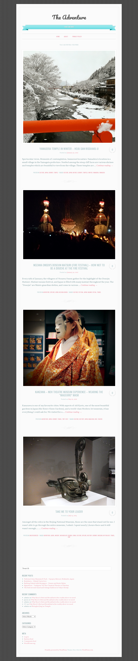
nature (75, 172)
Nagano (90, 292)
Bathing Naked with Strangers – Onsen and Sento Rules (45, 583)
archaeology (63, 535)
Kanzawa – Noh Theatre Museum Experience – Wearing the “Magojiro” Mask (69, 393)
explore (52, 292)
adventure (47, 535)
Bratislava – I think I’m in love (35, 581)
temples (85, 172)
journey (51, 172)
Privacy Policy (77, 36)
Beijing (70, 535)
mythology (106, 535)
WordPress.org (29, 643)
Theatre (100, 419)
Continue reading (104, 165)
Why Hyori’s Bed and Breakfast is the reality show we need (54, 598)
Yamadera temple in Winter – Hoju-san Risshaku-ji (69, 149)
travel (99, 292)
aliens (52, 535)
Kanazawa (91, 419)
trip (63, 419)
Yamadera (96, 172)
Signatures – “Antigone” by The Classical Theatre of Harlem (46, 585)
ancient (57, 535)
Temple (56, 172)
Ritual (94, 292)
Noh (96, 419)
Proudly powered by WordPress (56, 650)
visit (66, 419)
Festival (80, 292)
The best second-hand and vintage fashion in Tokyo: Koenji (46, 588)
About (66, 36)
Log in (26, 637)
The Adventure (69, 17)
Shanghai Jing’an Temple (41, 606)
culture (66, 172)
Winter (90, 172)
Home (58, 36)
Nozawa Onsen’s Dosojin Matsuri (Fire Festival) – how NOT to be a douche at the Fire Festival (69, 266)
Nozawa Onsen (63, 292)
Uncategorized (33, 535)
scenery (79, 172)
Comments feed (30, 641)
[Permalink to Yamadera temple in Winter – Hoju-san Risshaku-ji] (69, 97)
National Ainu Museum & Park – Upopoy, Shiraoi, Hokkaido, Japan (49, 579)
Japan (46, 172)
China (74, 535)
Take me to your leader (69, 511)
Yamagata (102, 172)
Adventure (46, 292)
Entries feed (28, 639)
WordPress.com (87, 650)
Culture (41, 172)
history (81, 419)
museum (100, 535)
